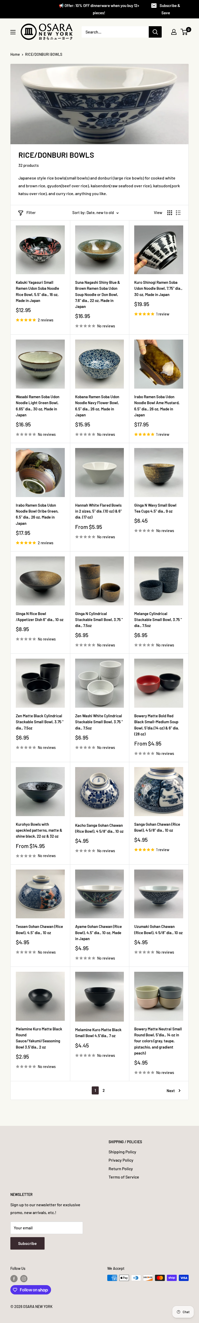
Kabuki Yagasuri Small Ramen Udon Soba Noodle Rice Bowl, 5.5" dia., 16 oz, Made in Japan (37, 291)
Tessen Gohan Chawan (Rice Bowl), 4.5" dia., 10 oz (39, 929)
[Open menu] (13, 32)
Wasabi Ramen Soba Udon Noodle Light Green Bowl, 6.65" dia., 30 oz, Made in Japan (37, 405)
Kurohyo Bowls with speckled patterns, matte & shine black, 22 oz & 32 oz (39, 830)
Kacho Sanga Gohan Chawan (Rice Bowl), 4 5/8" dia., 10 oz (99, 828)
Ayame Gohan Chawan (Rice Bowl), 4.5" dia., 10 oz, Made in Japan (98, 932)
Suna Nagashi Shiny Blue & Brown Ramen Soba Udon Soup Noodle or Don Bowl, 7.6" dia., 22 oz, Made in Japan (97, 294)
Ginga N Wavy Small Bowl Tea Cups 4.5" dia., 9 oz (155, 508)
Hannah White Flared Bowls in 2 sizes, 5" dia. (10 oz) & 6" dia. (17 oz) (98, 511)
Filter (31, 212)
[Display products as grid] (169, 212)
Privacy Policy (121, 1159)
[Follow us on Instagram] (23, 1278)
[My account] (173, 32)
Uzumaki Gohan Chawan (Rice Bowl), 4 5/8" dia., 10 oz (158, 929)
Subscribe (27, 1243)
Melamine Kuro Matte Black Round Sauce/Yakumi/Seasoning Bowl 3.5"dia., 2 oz (39, 1037)
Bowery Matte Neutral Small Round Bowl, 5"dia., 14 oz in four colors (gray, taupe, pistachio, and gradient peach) (158, 1040)
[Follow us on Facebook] (14, 1278)
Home (15, 54)
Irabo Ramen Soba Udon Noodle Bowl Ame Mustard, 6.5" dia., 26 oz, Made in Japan (157, 405)
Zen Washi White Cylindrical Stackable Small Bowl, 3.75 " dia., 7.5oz (99, 721)
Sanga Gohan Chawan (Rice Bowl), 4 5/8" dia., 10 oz (157, 827)
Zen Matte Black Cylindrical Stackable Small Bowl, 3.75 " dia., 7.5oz (39, 721)
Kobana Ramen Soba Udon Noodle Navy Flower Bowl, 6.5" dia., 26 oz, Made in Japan (97, 405)
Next (171, 1090)
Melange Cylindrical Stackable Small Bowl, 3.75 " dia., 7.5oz (158, 619)
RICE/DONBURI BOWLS (43, 54)
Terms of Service (124, 1176)
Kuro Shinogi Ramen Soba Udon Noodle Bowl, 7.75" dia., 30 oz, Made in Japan (158, 288)
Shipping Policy (122, 1151)
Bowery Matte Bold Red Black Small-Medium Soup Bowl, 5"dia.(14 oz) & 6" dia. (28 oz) (156, 724)
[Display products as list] (178, 212)
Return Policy (121, 1168)
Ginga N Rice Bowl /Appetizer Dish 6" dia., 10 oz (39, 616)
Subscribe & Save (170, 9)
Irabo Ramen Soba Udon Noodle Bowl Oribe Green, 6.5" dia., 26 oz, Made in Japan (37, 514)
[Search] (155, 32)
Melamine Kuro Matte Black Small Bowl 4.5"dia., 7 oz (98, 1032)
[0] (184, 32)
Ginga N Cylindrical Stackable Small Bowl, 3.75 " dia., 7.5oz (99, 619)
